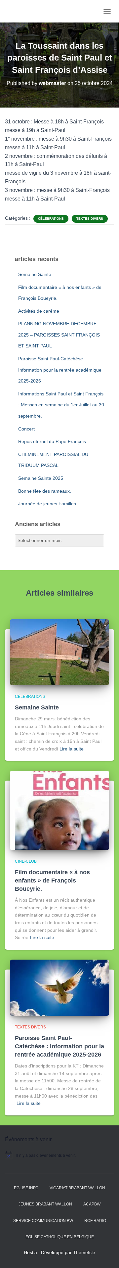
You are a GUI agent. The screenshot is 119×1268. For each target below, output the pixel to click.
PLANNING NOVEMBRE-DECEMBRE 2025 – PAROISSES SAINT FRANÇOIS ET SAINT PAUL (59, 334)
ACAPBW (91, 1204)
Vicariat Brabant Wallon (77, 1188)
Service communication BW (43, 1220)
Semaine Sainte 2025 (40, 478)
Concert (26, 428)
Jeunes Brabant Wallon (45, 1204)
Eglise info (26, 1188)
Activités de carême (38, 311)
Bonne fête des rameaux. (44, 491)
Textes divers (89, 218)
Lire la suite (72, 748)
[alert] (59, 1155)
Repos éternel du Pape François (52, 441)
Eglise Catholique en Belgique (59, 1237)
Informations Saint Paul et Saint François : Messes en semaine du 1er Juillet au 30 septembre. (61, 405)
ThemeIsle (84, 1252)
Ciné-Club (26, 861)
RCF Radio (95, 1220)
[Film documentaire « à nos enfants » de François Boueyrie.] (59, 810)
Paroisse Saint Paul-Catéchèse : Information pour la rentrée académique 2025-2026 (59, 370)
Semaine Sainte (34, 274)
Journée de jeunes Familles (47, 503)
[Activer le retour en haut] (106, 1254)
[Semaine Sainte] (59, 652)
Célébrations (51, 218)
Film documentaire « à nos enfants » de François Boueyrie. (52, 880)
